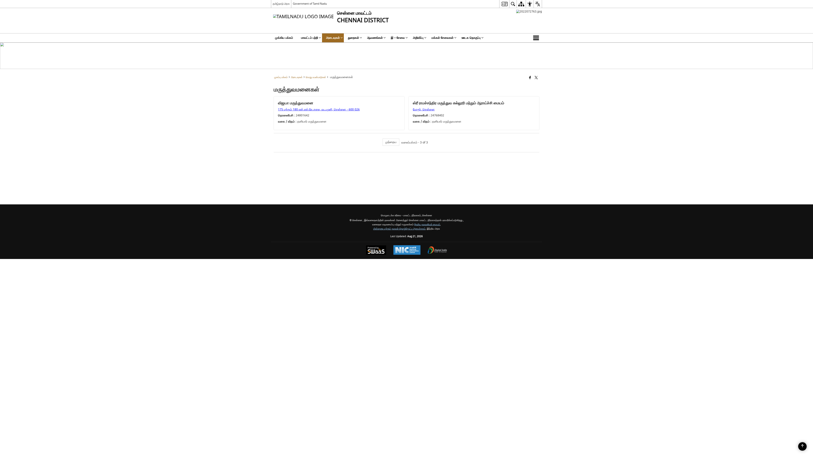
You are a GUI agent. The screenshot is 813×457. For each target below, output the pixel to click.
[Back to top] (802, 446)
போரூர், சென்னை (424, 109)
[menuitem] (504, 4)
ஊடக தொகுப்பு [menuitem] (471, 38)
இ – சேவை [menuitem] (398, 38)
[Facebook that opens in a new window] (530, 78)
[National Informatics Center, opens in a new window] (407, 250)
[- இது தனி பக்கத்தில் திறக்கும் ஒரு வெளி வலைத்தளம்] (529, 11)
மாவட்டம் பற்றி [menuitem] (309, 38)
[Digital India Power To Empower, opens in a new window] (437, 250)
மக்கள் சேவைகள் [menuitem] (442, 38)
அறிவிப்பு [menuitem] (418, 38)
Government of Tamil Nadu (310, 4)
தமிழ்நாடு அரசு (281, 4)
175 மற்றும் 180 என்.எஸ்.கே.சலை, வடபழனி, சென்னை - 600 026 (319, 109)
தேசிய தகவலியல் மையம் (427, 224)
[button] (537, 37)
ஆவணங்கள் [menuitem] (375, 38)
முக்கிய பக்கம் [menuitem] (284, 38)
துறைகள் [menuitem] (353, 38)
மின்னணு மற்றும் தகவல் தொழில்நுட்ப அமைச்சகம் (399, 229)
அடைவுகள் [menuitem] (333, 38)
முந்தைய (391, 142)
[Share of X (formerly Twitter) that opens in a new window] (536, 78)
